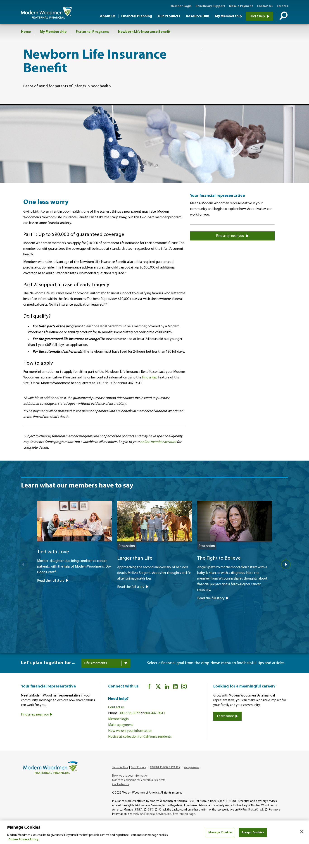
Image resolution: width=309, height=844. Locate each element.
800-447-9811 (154, 713)
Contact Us (265, 6)
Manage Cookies (220, 832)
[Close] (302, 832)
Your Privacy (138, 767)
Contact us (116, 707)
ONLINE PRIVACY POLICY (165, 767)
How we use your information (130, 731)
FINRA (139, 809)
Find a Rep (258, 16)
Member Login (181, 6)
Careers (282, 6)
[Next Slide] (286, 564)
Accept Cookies (253, 832)
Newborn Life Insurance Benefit (144, 32)
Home (26, 32)
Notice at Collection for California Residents (139, 780)
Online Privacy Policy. (23, 839)
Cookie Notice (120, 784)
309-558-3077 (129, 713)
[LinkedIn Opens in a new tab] (167, 687)
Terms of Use (120, 767)
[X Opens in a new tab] (158, 687)
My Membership (228, 16)
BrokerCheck (256, 809)
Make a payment (120, 725)
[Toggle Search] (282, 16)
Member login (118, 719)
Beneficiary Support (210, 6)
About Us (108, 16)
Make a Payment (241, 6)
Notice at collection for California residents (140, 737)
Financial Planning (136, 16)
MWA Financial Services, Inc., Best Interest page (166, 814)
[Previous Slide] (23, 564)
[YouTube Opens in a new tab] (175, 687)
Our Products (169, 16)
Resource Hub (197, 16)
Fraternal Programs (92, 32)
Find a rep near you (230, 236)
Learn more (225, 716)
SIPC (151, 809)
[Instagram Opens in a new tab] (184, 687)
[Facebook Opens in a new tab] (149, 687)
